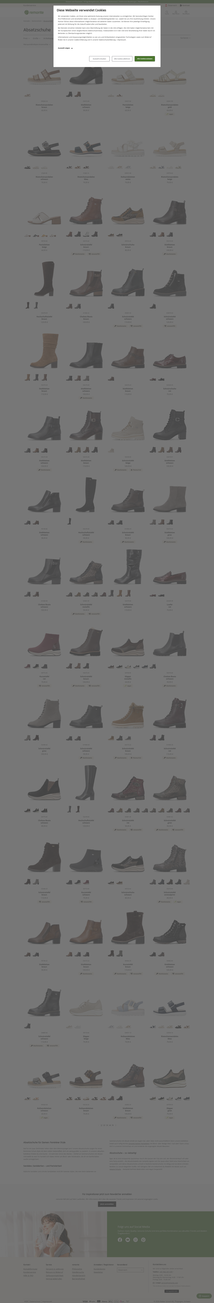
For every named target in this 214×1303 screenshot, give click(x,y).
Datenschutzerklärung (107, 40)
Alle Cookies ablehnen (122, 59)
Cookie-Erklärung (80, 40)
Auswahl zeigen (64, 48)
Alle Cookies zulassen (144, 59)
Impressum (121, 40)
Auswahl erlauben (99, 59)
